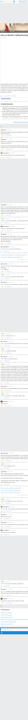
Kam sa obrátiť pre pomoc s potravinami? (9, 490)
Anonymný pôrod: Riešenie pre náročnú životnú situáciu (13, 255)
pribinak (4, 501)
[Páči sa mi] (2, 96)
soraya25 (4, 395)
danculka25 (4, 466)
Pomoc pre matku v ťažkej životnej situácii (10, 488)
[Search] (20, 1)
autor (3, 269)
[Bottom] (1, 126)
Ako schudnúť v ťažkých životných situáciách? (10, 257)
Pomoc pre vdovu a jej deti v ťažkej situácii (10, 492)
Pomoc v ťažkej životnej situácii (7, 621)
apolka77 (4, 220)
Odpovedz (7, 95)
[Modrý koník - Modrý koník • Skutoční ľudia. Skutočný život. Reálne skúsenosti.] (14, 1)
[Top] (1, 606)
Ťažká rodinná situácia (5, 615)
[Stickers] (1, 633)
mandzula (4, 276)
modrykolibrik (5, 509)
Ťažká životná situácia (5, 612)
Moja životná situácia (5, 624)
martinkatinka (5, 249)
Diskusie (3, 31)
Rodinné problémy (10, 31)
